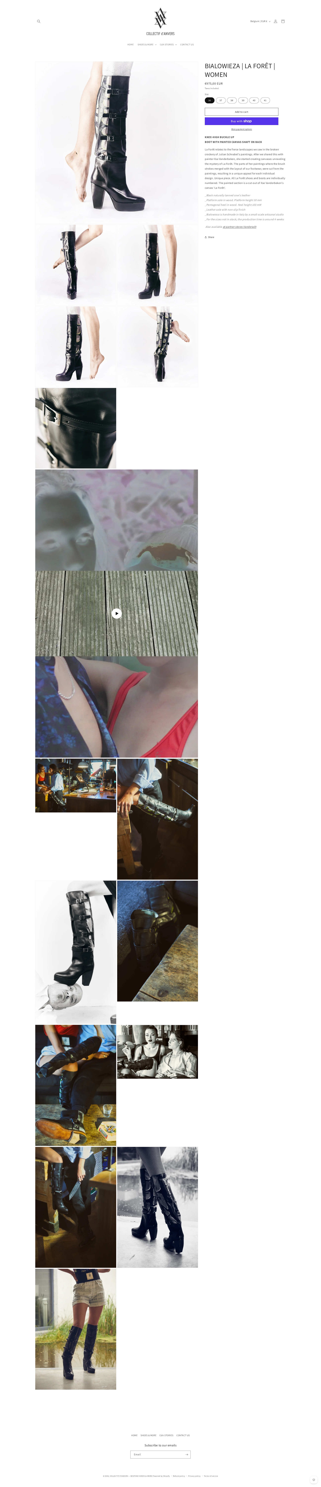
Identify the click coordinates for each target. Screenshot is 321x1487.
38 (232, 100)
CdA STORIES (166, 1435)
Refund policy (179, 1476)
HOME (134, 1435)
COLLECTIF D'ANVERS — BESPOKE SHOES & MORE (131, 1476)
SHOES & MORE (148, 1435)
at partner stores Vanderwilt (239, 226)
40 (254, 100)
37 (221, 100)
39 (243, 100)
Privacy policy (194, 1476)
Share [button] (211, 236)
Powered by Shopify (161, 1476)
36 (209, 100)
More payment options (241, 129)
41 (265, 100)
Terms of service (211, 1476)
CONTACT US (183, 1435)
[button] (38, 21)
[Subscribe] (186, 1454)
